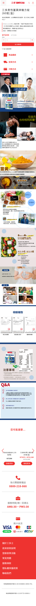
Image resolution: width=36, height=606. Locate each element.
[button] (33, 451)
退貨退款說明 (9, 548)
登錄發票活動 (9, 553)
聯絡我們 (6, 573)
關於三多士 (7, 543)
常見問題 (6, 558)
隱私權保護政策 (10, 568)
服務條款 (6, 563)
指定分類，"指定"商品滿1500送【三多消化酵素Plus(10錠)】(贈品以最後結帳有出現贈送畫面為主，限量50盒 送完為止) (18, 26)
